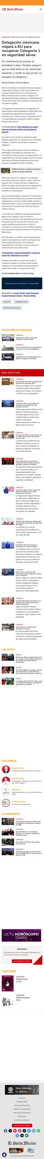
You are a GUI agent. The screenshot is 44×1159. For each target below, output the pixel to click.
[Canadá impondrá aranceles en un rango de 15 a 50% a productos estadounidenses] (8, 609)
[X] (10, 1130)
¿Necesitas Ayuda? (22, 1125)
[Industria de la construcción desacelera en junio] (8, 633)
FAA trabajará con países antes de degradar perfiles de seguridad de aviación (20, 129)
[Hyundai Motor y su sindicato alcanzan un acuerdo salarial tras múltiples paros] (8, 832)
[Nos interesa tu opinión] (22, 1090)
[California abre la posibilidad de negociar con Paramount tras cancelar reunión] (8, 414)
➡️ (3, 253)
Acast (16, 293)
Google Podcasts (9, 296)
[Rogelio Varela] (6, 769)
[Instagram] (19, 1130)
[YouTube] (15, 1130)
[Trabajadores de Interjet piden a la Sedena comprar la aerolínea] (8, 356)
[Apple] (22, 1135)
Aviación (6, 302)
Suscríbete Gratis (22, 961)
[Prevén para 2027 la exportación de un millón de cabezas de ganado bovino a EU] (8, 443)
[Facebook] (5, 1130)
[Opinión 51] (6, 791)
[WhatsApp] (38, 1130)
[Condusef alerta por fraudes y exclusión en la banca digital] (8, 553)
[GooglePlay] (26, 1135)
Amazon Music (30, 296)
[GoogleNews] (17, 1135)
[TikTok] (24, 1130)
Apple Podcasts (32, 293)
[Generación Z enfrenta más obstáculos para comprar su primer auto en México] (8, 582)
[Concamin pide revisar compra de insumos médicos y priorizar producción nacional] (8, 500)
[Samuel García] (6, 780)
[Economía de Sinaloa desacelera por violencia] (8, 842)
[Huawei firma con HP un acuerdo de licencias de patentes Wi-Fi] (8, 388)
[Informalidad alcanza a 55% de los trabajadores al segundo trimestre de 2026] (8, 822)
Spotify (22, 293)
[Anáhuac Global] (6, 803)
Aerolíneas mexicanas (11, 308)
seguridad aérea (21, 302)
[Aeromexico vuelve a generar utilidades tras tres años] (8, 337)
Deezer (19, 296)
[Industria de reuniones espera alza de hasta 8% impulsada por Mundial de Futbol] (8, 528)
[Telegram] (29, 1130)
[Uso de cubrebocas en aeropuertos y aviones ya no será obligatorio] (8, 347)
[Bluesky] (33, 1130)
